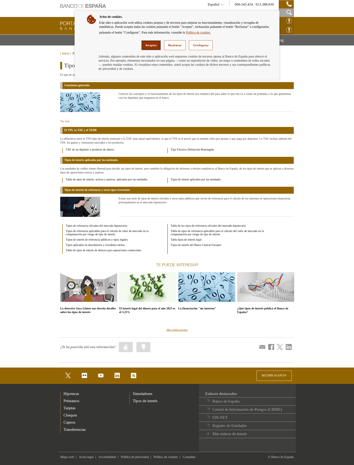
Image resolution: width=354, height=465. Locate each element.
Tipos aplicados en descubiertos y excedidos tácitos (95, 245)
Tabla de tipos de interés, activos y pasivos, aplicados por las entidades (106, 179)
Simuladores (142, 393)
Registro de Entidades (229, 425)
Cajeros (69, 422)
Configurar (201, 45)
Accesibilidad (107, 457)
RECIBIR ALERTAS (274, 375)
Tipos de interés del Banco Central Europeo (196, 245)
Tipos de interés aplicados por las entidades (196, 179)
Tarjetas (69, 408)
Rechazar (175, 45)
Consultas (189, 457)
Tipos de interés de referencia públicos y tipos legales (97, 239)
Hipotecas (71, 393)
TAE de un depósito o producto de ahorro (90, 149)
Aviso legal (86, 457)
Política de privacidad (135, 457)
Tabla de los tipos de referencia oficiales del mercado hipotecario (208, 225)
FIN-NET (220, 417)
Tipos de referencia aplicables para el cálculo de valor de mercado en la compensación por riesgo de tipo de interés (107, 233)
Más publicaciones (177, 329)
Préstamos (71, 401)
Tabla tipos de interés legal (186, 239)
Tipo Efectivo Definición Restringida (192, 149)
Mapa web (67, 457)
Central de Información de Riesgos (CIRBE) (247, 409)
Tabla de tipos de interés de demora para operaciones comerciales (103, 250)
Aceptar (151, 45)
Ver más (64, 121)
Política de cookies (166, 457)
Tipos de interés (145, 401)
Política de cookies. (198, 32)
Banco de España (225, 401)
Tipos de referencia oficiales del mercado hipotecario (96, 225)
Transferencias (75, 429)
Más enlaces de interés (229, 434)
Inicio (65, 53)
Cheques (70, 415)
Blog (285, 41)
